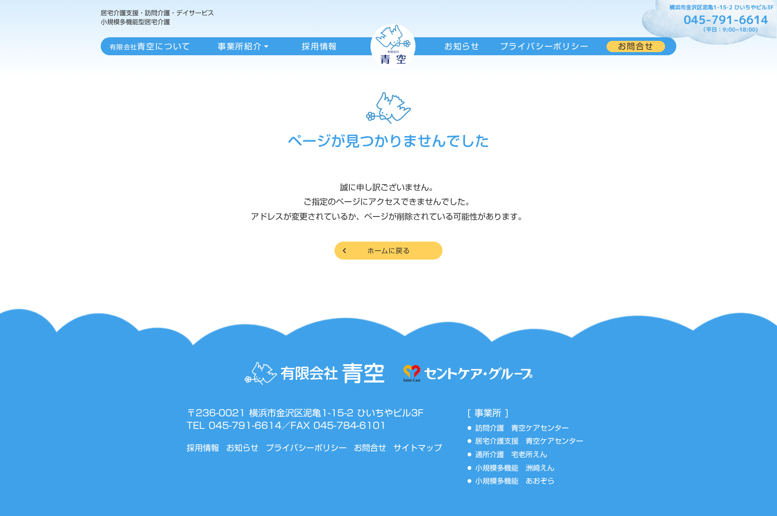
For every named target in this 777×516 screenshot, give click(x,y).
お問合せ (370, 448)
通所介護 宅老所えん (514, 455)
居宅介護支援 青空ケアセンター (532, 441)
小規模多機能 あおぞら (514, 481)
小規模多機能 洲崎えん (514, 468)
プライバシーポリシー (306, 448)
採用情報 (203, 448)
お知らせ (242, 448)
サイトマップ (417, 448)
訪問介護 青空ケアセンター (525, 428)
